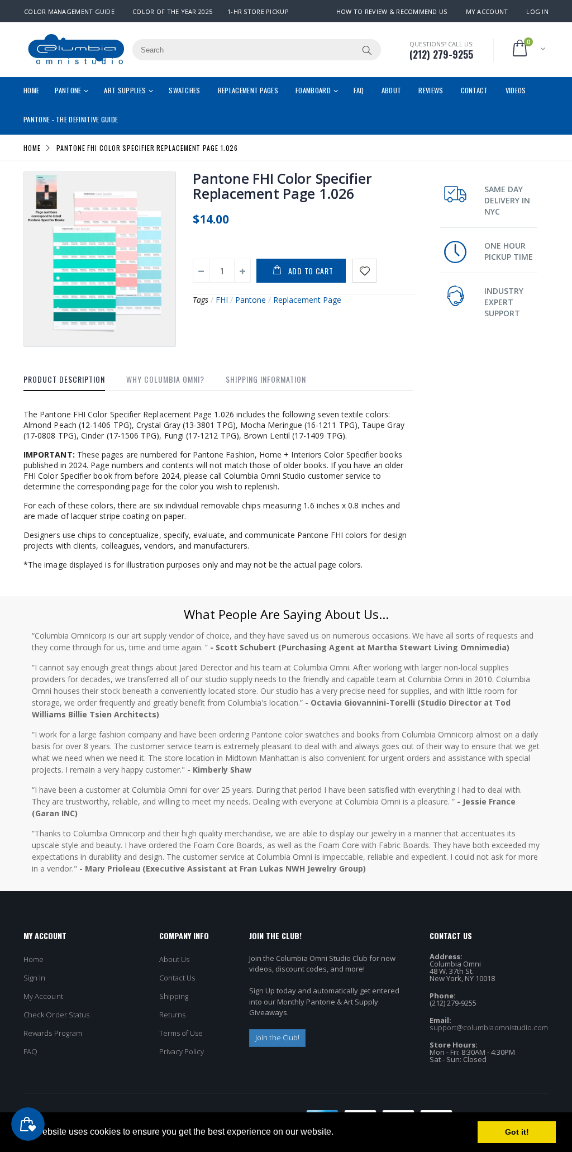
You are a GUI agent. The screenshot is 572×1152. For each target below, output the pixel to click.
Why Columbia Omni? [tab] (165, 379)
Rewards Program (52, 1033)
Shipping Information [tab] (266, 379)
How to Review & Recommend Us (391, 11)
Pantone (250, 299)
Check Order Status (56, 1015)
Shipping (174, 996)
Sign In (34, 978)
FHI (222, 299)
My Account (487, 11)
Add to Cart (310, 271)
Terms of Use (181, 1033)
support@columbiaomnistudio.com (489, 1027)
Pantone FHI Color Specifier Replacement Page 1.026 (282, 186)
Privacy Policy (181, 1051)
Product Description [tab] (64, 379)
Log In (537, 11)
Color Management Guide (69, 11)
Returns (172, 1015)
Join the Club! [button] (277, 1037)
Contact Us (177, 978)
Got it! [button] (517, 1131)
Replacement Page (307, 299)
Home (32, 147)
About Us (174, 959)
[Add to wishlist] (364, 271)
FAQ (30, 1051)
